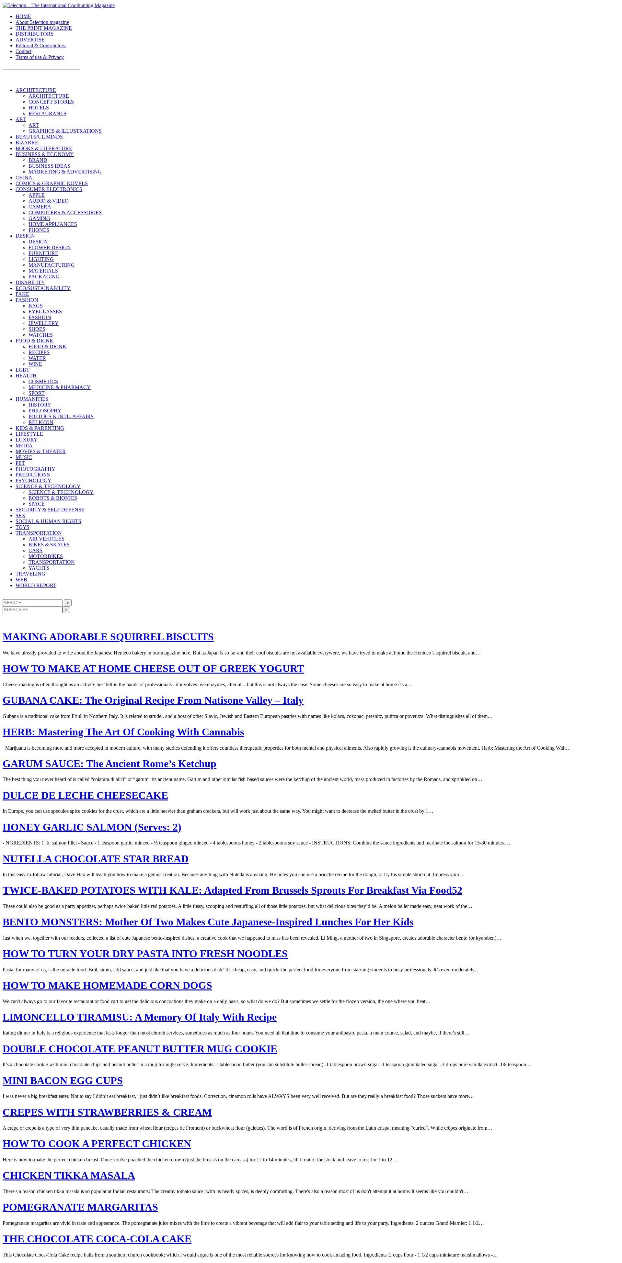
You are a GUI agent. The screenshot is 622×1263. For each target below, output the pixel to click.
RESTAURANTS (47, 113)
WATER (37, 358)
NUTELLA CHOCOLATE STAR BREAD (96, 859)
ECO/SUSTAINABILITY (43, 288)
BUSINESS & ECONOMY (45, 154)
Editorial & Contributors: (41, 45)
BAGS (36, 305)
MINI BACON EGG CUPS (63, 1080)
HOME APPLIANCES (53, 224)
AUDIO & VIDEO (49, 201)
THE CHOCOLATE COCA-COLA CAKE (97, 1239)
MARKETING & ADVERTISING (65, 171)
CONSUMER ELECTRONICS (49, 189)
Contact (23, 51)
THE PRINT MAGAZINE (44, 28)
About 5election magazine (42, 22)
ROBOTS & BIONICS (53, 498)
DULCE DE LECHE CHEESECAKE (85, 795)
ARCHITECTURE (36, 90)
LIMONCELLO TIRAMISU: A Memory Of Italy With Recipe (140, 1017)
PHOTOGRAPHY (35, 469)
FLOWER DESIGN (50, 247)
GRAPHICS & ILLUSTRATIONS (65, 131)
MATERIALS (43, 271)
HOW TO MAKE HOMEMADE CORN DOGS (107, 985)
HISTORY (40, 405)
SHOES (37, 329)
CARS (35, 550)
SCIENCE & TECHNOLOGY (48, 486)
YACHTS (39, 568)
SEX (21, 515)
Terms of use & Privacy (40, 57)
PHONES (39, 230)
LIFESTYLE (29, 434)
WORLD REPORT (36, 585)
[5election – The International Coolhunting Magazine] (59, 5)
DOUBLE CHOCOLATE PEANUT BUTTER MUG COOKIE (140, 1049)
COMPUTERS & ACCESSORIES (65, 212)
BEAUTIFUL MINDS (39, 137)
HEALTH (26, 375)
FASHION (27, 300)
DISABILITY (30, 282)
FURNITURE (43, 253)
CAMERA (40, 206)
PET (20, 463)
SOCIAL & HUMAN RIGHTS (48, 521)
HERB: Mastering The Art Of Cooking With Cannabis (123, 732)
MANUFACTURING (52, 265)
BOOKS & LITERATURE (44, 148)
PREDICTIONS (33, 474)
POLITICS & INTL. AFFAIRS (61, 416)
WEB (21, 579)
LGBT (22, 370)
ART (21, 119)
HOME (23, 16)
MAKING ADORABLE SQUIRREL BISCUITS (108, 637)
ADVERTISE (30, 39)
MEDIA (24, 445)
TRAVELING (30, 573)
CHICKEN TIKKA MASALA (69, 1175)
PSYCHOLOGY (34, 480)
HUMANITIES (32, 399)
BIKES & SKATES (49, 544)
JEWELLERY (44, 323)
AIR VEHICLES (46, 539)
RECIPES (39, 352)
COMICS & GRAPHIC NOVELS (52, 183)
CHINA (24, 177)
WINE (35, 364)
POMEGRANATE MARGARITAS (80, 1207)
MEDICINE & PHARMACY (60, 387)
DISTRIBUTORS (34, 34)
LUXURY (27, 439)
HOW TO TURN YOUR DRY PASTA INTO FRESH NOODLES (145, 953)
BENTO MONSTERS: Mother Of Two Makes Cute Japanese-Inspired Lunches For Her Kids (208, 922)
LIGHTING (41, 259)
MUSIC (24, 457)
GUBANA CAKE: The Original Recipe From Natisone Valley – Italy (153, 700)
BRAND (38, 160)
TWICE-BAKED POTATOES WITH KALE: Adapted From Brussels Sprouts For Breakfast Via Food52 (232, 890)
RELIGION (41, 422)
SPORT (37, 393)
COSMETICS (43, 381)
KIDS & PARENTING (40, 428)
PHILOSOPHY (45, 410)
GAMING (39, 218)
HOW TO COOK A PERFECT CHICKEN (97, 1143)
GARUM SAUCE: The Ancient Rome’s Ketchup (109, 763)
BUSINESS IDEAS (49, 166)
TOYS (22, 527)
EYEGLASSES (45, 311)
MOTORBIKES (46, 556)
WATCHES (41, 335)
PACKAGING (44, 276)
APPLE (37, 195)
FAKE (22, 294)
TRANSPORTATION (39, 533)
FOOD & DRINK (34, 340)
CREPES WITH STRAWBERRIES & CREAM (107, 1112)
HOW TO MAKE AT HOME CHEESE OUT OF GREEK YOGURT (153, 668)
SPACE (37, 504)
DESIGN (25, 236)
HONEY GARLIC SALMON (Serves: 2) (92, 827)
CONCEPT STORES (51, 102)
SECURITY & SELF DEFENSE (50, 509)
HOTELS (39, 107)
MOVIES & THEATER (41, 451)
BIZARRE (27, 142)
